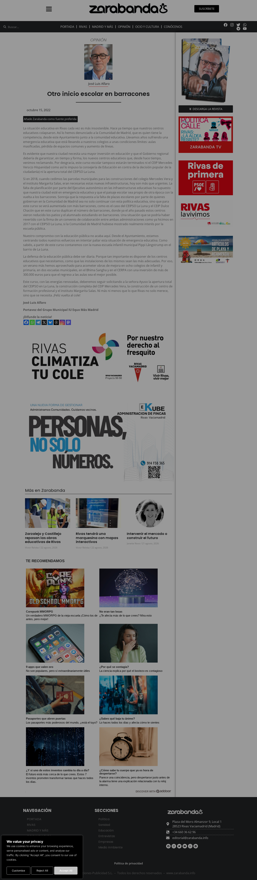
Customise (18, 870)
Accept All (65, 870)
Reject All (42, 870)
